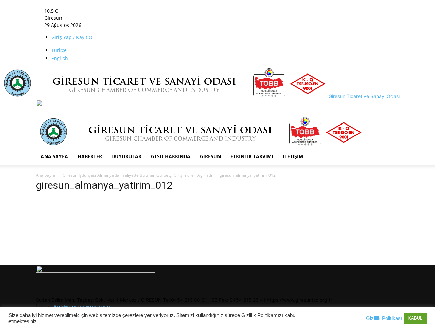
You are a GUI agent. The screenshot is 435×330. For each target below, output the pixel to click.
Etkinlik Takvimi (251, 156)
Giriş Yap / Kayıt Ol (72, 37)
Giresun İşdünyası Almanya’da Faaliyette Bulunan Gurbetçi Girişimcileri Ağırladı (137, 175)
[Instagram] (117, 10)
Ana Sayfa (54, 156)
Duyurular (126, 156)
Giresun (210, 156)
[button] (112, 3)
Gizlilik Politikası (384, 318)
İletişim (293, 156)
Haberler (89, 156)
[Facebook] (112, 10)
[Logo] (74, 104)
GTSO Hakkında (170, 156)
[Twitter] (122, 10)
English (59, 58)
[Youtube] (127, 10)
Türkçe (59, 50)
